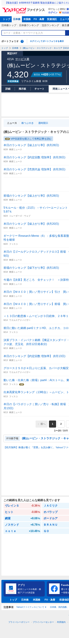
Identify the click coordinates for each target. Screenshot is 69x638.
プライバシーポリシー (19, 622)
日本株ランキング (29, 25)
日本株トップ (8, 25)
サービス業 (22, 59)
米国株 (27, 19)
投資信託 (52, 19)
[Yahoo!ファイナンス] (24, 9)
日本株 (17, 19)
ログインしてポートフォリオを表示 (47, 41)
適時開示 (43, 123)
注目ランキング (50, 25)
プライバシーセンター (43, 622)
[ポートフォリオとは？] (22, 41)
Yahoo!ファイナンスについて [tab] (30, 607)
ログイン (53, 12)
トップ (6, 19)
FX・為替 (39, 19)
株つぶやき (27, 123)
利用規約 (61, 622)
